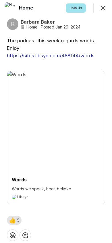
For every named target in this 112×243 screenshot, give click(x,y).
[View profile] (10, 8)
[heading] (26, 7)
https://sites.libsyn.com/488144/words (50, 55)
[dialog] (56, 121)
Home (32, 27)
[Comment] (25, 235)
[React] (12, 235)
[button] (14, 220)
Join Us (75, 8)
